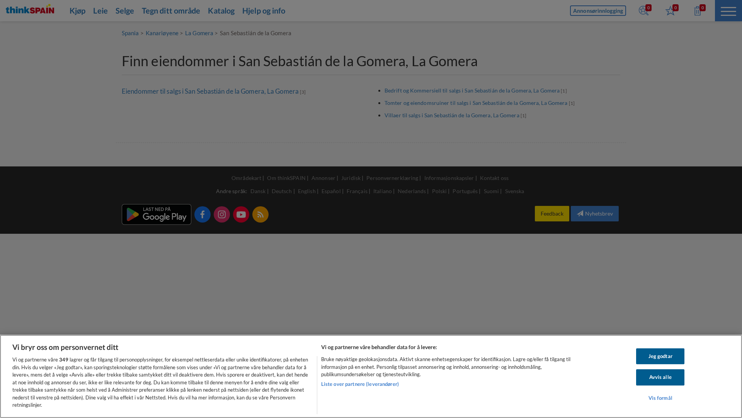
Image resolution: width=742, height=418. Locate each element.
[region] (371, 376)
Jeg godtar (660, 356)
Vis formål (660, 398)
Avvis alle (660, 377)
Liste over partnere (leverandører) (360, 384)
